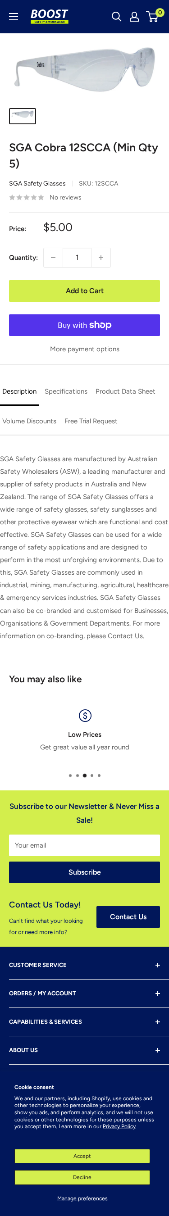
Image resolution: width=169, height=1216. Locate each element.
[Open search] (117, 17)
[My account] (134, 17)
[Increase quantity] (100, 257)
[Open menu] (13, 16)
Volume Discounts (29, 421)
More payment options (84, 349)
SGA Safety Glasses (37, 183)
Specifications (66, 391)
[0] (152, 16)
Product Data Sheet (125, 391)
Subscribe (85, 872)
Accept (82, 1156)
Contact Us (128, 916)
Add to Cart (85, 290)
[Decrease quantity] (53, 257)
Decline (82, 1177)
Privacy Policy (119, 1126)
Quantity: (23, 258)
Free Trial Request (91, 421)
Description (19, 391)
